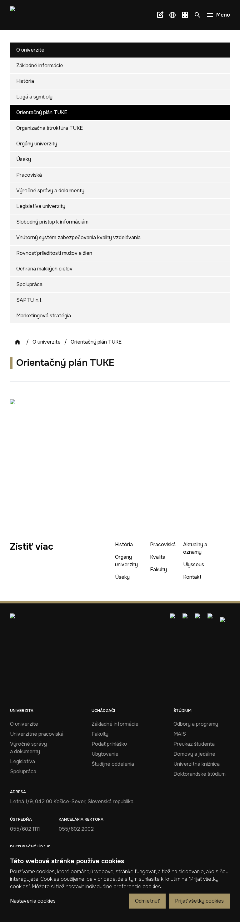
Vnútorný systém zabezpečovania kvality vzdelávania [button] (78, 237)
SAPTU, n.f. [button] (29, 300)
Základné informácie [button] (39, 65)
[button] (172, 15)
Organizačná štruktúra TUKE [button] (49, 128)
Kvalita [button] (157, 557)
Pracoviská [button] (29, 175)
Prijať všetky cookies (199, 901)
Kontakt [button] (192, 577)
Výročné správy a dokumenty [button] (50, 190)
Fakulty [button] (158, 569)
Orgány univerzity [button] (36, 143)
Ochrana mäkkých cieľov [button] (44, 268)
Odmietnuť (147, 901)
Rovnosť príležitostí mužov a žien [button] (54, 253)
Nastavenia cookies (33, 901)
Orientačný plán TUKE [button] (41, 112)
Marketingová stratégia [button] (43, 315)
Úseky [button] (23, 159)
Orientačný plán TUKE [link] (96, 342)
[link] (21, 15)
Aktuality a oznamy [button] (195, 548)
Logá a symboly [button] (34, 96)
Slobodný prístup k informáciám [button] (52, 222)
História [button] (25, 81)
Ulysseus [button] (193, 564)
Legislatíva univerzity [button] (40, 206)
